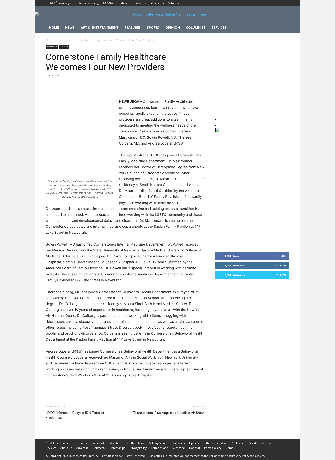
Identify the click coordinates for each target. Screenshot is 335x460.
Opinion (172, 27)
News (70, 27)
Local (141, 443)
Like (283, 256)
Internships (118, 448)
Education (114, 443)
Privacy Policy (138, 448)
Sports (153, 27)
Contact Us (157, 3)
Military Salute (158, 443)
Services (219, 27)
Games (230, 448)
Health (64, 46)
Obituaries (178, 443)
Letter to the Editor (215, 443)
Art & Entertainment (99, 27)
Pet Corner (238, 443)
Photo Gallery (212, 448)
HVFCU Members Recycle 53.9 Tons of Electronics (75, 415)
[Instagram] (278, 3)
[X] (285, 3)
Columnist (195, 27)
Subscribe (174, 3)
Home (54, 27)
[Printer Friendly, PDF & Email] (177, 387)
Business (64, 40)
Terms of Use (159, 448)
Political (267, 443)
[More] (134, 85)
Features (133, 27)
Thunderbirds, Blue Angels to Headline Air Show (168, 413)
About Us (126, 3)
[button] (283, 28)
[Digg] (123, 85)
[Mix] (113, 85)
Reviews (51, 448)
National (194, 448)
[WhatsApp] (81, 85)
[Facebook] (270, 3)
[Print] (102, 85)
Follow (280, 265)
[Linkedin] (92, 85)
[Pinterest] (71, 85)
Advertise (141, 3)
